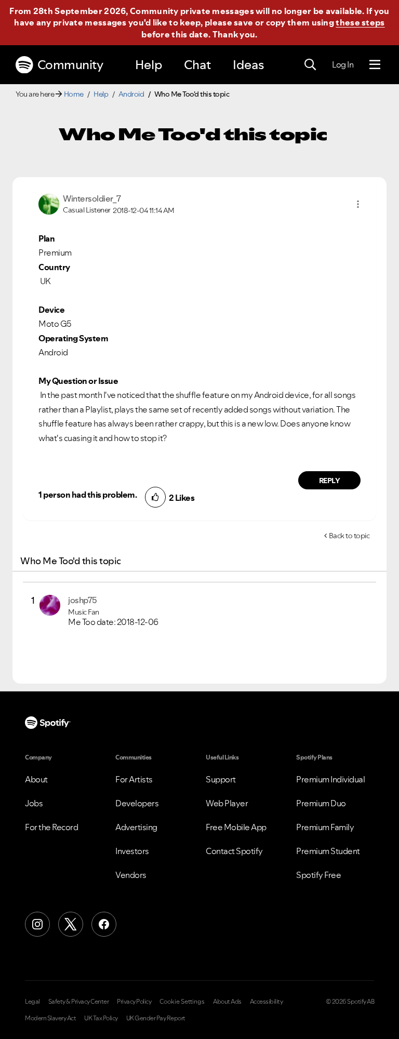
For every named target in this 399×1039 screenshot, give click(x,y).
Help (148, 64)
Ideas (248, 64)
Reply (329, 480)
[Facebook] (103, 924)
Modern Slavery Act (50, 1018)
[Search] (310, 65)
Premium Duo (321, 803)
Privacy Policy (134, 1001)
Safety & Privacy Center (78, 1001)
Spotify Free (318, 875)
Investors (132, 851)
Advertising (136, 827)
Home (74, 94)
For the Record (51, 827)
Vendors (131, 875)
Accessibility (266, 1001)
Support (221, 779)
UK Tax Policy (101, 1018)
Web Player (227, 803)
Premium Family (325, 827)
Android (131, 94)
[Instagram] (37, 924)
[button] (358, 204)
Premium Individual (330, 779)
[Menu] (374, 65)
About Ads (227, 1001)
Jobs (34, 803)
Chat (197, 64)
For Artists (134, 779)
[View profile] (48, 203)
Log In (342, 64)
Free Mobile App (236, 827)
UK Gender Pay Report (155, 1018)
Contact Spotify (234, 851)
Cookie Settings (182, 1001)
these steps (360, 22)
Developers (136, 803)
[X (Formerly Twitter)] (70, 924)
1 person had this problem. (87, 494)
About (36, 779)
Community (70, 64)
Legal (32, 1001)
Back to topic (349, 535)
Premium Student (328, 851)
